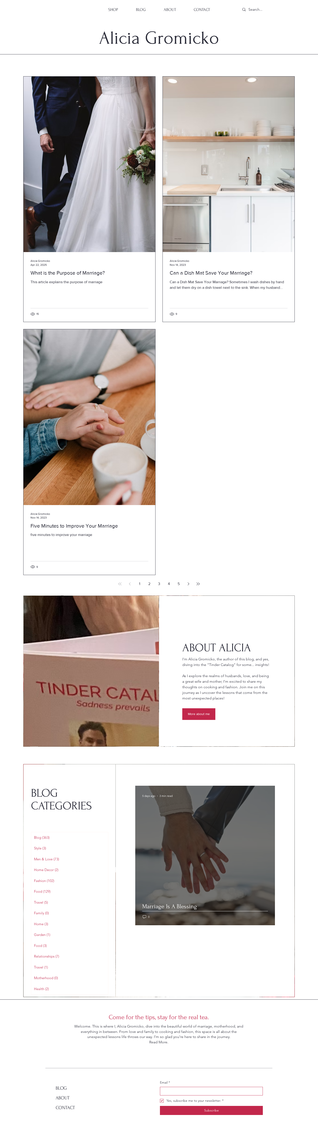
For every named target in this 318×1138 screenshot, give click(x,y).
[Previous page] (129, 584)
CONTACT (65, 1107)
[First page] (120, 584)
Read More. (158, 1042)
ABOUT (63, 1098)
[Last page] (198, 584)
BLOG (61, 1088)
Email (165, 1082)
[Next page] (188, 584)
